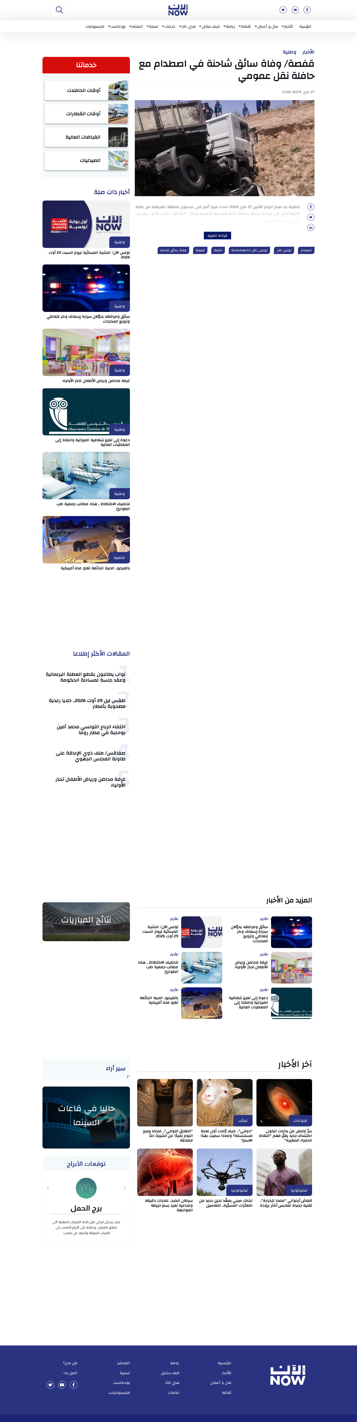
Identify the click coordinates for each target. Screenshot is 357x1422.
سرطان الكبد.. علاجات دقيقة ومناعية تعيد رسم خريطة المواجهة (169, 1205)
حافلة (218, 250)
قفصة (200, 250)
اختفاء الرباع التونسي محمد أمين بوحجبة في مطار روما (91, 729)
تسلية (153, 26)
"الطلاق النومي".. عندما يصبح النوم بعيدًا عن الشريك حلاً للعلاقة (168, 1135)
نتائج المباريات (86, 920)
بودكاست (117, 26)
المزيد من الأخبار (289, 900)
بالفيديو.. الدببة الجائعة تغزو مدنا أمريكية (95, 568)
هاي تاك (188, 26)
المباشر (137, 26)
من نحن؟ (70, 1363)
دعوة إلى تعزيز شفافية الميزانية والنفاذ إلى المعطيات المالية (92, 442)
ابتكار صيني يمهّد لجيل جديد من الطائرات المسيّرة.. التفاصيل (226, 1203)
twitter (50, 1385)
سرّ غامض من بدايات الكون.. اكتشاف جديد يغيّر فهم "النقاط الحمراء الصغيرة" (285, 1135)
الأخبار (288, 26)
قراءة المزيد (217, 235)
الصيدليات (90, 160)
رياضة (230, 26)
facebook (73, 1385)
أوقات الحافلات (84, 90)
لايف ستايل (211, 26)
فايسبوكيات (94, 26)
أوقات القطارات (83, 113)
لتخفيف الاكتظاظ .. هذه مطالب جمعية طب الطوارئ (93, 506)
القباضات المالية (83, 136)
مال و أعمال (267, 26)
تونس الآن (284, 250)
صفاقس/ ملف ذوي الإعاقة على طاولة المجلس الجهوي (91, 755)
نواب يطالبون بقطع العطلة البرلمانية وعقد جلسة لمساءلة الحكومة (86, 677)
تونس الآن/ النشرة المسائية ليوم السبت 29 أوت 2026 (89, 255)
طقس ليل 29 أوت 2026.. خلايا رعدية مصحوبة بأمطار (87, 703)
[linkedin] (310, 229)
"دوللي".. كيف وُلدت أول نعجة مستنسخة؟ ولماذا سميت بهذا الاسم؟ (227, 1135)
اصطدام (306, 250)
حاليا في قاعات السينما (86, 1115)
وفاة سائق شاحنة (173, 250)
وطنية (290, 52)
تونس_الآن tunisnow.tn (249, 250)
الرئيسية (305, 26)
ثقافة (246, 26)
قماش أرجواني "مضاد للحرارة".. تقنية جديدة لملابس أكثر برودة (286, 1203)
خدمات (169, 26)
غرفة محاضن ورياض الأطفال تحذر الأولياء (96, 380)
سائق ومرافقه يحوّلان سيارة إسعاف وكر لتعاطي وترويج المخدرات (88, 319)
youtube (62, 1385)
